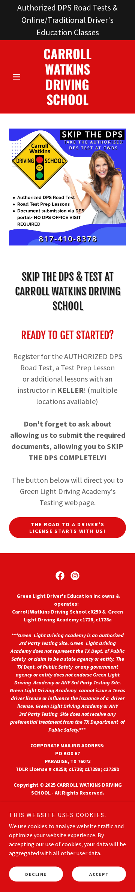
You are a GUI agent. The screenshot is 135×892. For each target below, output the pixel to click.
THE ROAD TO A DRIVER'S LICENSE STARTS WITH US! (67, 527)
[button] (18, 76)
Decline (36, 874)
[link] (67, 76)
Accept (99, 874)
